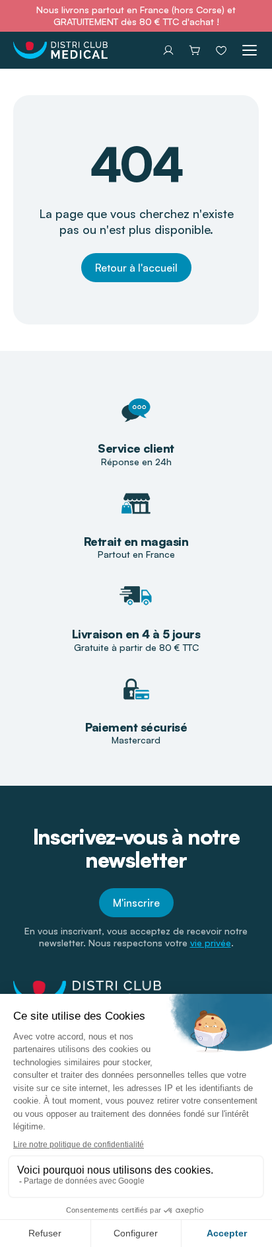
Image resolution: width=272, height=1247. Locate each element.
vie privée (210, 942)
